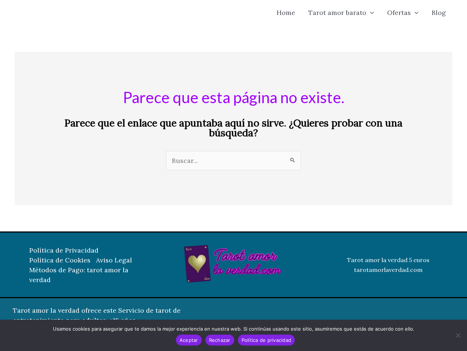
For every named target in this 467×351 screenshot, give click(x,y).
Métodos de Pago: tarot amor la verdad (78, 275)
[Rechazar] (458, 335)
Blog (439, 12)
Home (286, 12)
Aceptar (189, 340)
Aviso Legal (114, 260)
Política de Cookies (59, 260)
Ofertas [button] (399, 12)
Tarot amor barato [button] (337, 12)
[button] (370, 13)
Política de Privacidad (64, 250)
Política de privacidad (267, 340)
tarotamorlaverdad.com (388, 269)
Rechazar (220, 340)
